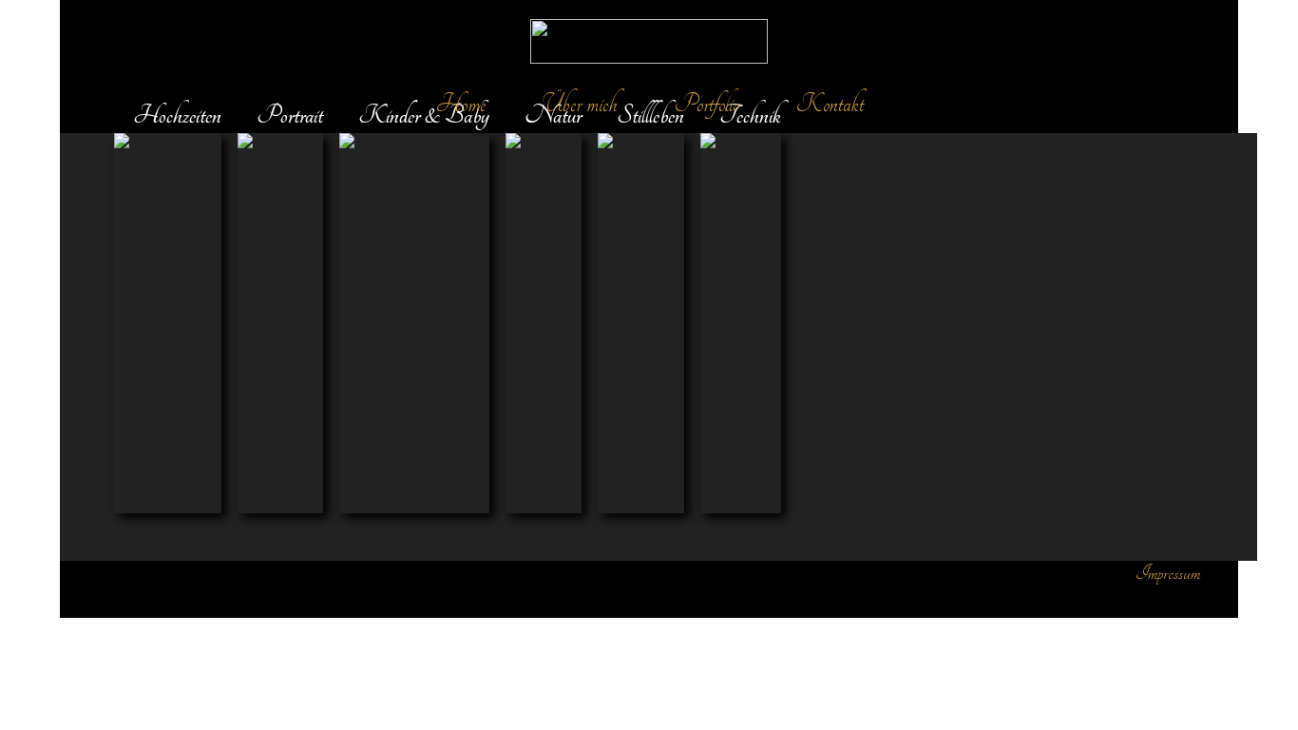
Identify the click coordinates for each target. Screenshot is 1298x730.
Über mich (580, 104)
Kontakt (830, 104)
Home (461, 104)
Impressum (1168, 573)
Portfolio (707, 104)
